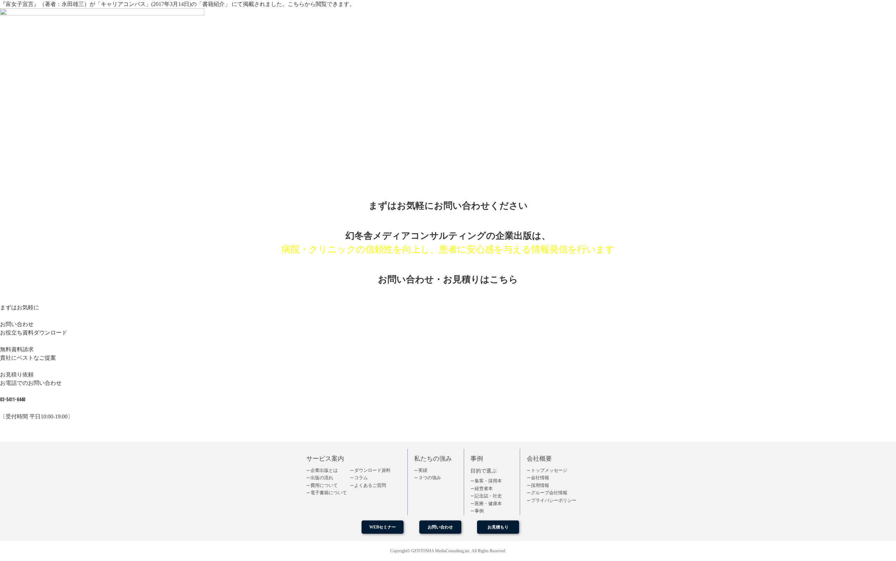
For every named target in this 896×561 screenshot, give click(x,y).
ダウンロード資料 (372, 470)
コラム (361, 477)
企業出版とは (324, 470)
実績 (422, 470)
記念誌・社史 (488, 495)
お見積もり (498, 527)
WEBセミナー (382, 527)
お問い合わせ (440, 527)
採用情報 (540, 485)
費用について (324, 485)
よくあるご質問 (370, 485)
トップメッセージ (549, 470)
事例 (479, 510)
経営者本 (484, 488)
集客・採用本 (488, 480)
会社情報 (540, 477)
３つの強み (429, 477)
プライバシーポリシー (553, 500)
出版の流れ (321, 477)
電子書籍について (328, 492)
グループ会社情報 (549, 492)
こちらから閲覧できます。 (321, 4)
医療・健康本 (488, 503)
